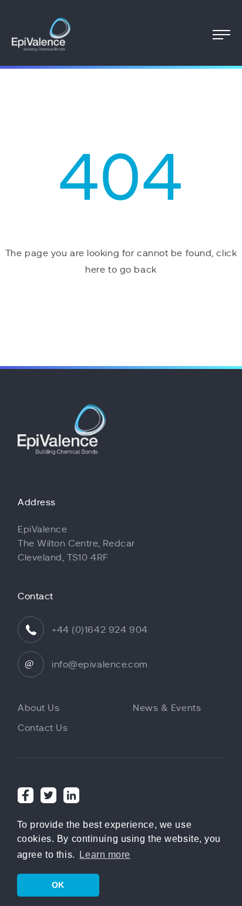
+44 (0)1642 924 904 (100, 630)
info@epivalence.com (100, 664)
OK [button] (58, 885)
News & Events (167, 708)
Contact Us (43, 728)
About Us (38, 708)
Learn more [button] (104, 855)
